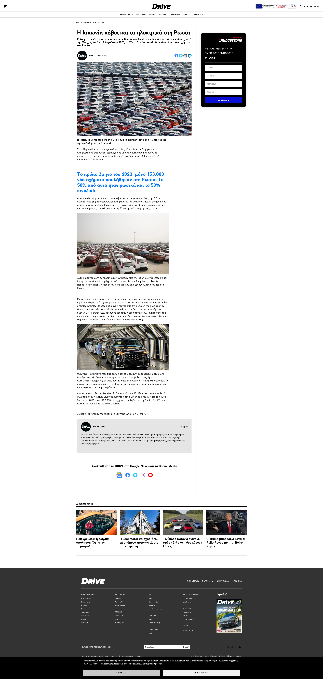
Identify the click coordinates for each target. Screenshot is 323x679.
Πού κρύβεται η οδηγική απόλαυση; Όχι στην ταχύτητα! (93, 542)
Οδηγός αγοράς (189, 598)
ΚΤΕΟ (185, 616)
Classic (162, 14)
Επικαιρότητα (126, 14)
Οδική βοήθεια (188, 619)
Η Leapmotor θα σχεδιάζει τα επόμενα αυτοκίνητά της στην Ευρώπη (139, 542)
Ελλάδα (84, 605)
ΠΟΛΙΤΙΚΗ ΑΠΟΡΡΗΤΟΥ (133, 656)
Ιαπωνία (82, 414)
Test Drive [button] (120, 594)
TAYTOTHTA (237, 581)
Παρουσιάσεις (154, 623)
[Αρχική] (161, 6)
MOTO (151, 634)
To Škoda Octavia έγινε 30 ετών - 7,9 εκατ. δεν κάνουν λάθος (182, 542)
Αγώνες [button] (118, 612)
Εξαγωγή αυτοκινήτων (100, 414)
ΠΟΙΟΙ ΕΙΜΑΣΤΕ (192, 581)
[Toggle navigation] (5, 6)
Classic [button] (153, 615)
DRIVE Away (175, 14)
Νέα (150, 598)
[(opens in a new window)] (305, 6)
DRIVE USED (198, 14)
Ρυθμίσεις (121, 673)
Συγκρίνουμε (120, 605)
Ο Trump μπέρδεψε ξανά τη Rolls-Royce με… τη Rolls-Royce (226, 542)
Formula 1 (119, 616)
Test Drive (141, 14)
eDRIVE (187, 14)
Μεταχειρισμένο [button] (190, 594)
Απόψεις (84, 623)
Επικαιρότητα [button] (87, 594)
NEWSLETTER (208, 581)
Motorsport (119, 623)
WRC (117, 619)
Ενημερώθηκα (201, 673)
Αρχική (79, 22)
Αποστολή (119, 602)
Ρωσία (144, 414)
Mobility (152, 605)
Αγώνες (152, 14)
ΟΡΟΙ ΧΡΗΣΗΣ (112, 656)
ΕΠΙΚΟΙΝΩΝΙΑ (223, 581)
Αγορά (83, 619)
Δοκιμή (117, 598)
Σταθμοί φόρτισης (155, 609)
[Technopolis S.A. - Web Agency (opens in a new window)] (233, 656)
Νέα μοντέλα (86, 598)
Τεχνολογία (85, 612)
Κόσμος (102, 22)
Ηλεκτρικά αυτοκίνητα (126, 414)
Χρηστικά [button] (187, 608)
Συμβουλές (187, 602)
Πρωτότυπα (85, 602)
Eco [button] (150, 594)
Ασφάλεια (85, 616)
